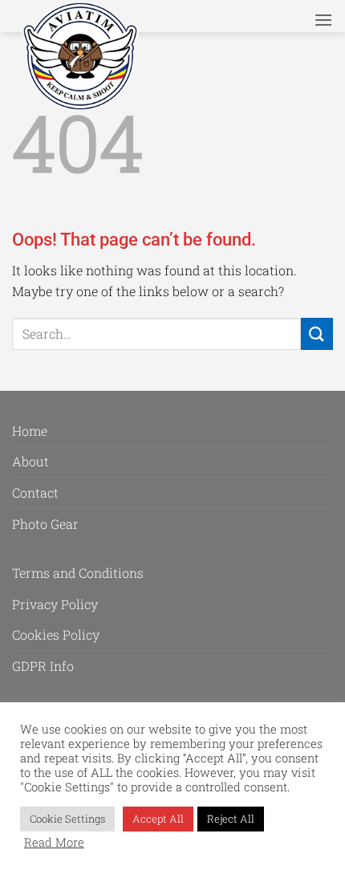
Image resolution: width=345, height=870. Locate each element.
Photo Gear (45, 523)
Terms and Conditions (78, 572)
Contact (35, 492)
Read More (54, 842)
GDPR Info (43, 665)
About (30, 461)
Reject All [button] (230, 818)
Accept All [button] (158, 818)
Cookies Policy (55, 634)
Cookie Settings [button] (67, 818)
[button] (323, 19)
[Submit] (317, 333)
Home (29, 430)
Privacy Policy (55, 604)
